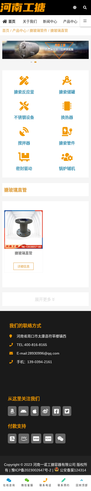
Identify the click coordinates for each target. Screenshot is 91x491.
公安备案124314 (72, 470)
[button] (35, 62)
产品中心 (19, 30)
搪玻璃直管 (23, 253)
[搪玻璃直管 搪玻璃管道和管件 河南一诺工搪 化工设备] (23, 229)
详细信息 (23, 266)
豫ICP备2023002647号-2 (30, 470)
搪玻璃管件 (38, 30)
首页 (5, 30)
